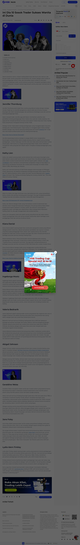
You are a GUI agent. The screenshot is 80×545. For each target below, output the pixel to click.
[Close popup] (55, 252)
